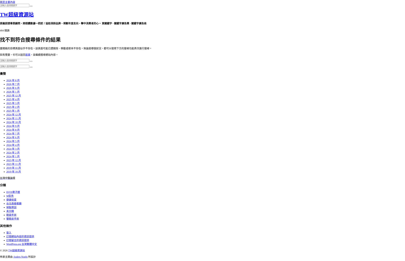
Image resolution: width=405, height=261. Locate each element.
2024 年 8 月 (13, 130)
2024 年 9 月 (13, 126)
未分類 (10, 211)
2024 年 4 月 (13, 145)
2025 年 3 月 (13, 103)
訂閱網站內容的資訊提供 (20, 236)
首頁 (27, 54)
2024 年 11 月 (13, 118)
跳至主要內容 (7, 2)
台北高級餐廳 (14, 203)
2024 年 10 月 (13, 122)
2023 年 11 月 (13, 164)
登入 (8, 232)
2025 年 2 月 (13, 107)
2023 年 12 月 (13, 160)
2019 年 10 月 (13, 171)
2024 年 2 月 (13, 152)
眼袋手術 (11, 215)
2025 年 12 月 (13, 95)
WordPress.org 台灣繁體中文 (21, 244)
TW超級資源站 (17, 14)
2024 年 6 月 (13, 137)
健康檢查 (11, 199)
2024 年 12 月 (13, 114)
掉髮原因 (11, 207)
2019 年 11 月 (13, 168)
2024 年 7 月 (13, 133)
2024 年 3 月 (13, 149)
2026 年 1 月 (13, 91)
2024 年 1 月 (13, 156)
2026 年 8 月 (13, 80)
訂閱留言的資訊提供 (17, 240)
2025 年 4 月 (13, 99)
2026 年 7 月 (13, 84)
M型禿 (10, 196)
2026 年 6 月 (13, 88)
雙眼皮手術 (12, 218)
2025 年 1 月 (13, 111)
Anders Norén (20, 256)
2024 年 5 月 (13, 141)
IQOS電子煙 (13, 192)
